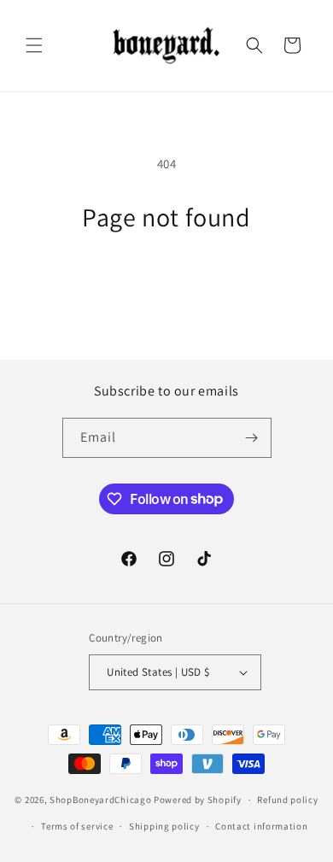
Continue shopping (167, 279)
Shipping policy (164, 826)
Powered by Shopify (198, 800)
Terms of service (77, 826)
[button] (34, 45)
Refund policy (287, 800)
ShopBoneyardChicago (100, 800)
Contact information (261, 826)
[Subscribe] (252, 438)
